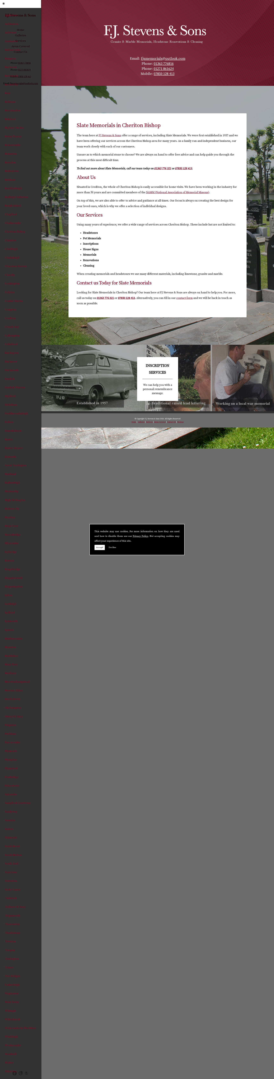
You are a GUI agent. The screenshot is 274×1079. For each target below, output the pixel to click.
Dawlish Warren (15, 387)
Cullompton (12, 335)
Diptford (10, 396)
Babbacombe (13, 50)
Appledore (11, 15)
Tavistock (11, 898)
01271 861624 (164, 68)
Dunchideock (13, 431)
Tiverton (10, 941)
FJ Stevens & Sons (110, 135)
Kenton (9, 560)
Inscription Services (157, 378)
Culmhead (11, 344)
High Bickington (15, 500)
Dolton (9, 422)
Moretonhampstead (17, 682)
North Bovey (12, 699)
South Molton (13, 855)
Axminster (11, 41)
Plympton (11, 760)
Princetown (12, 786)
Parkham (10, 734)
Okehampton (13, 708)
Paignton (10, 725)
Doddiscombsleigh (16, 413)
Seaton (9, 829)
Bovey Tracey (13, 136)
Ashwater (10, 32)
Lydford (10, 612)
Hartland (10, 474)
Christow (10, 240)
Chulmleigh (12, 258)
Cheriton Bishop (15, 232)
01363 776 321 (162, 168)
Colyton (10, 292)
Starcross (11, 872)
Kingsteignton (14, 586)
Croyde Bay (12, 327)
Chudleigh (11, 249)
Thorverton (12, 924)
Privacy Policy (140, 536)
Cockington (12, 283)
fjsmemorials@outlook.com (163, 58)
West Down (12, 1002)
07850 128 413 (164, 74)
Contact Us (171, 422)
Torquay (10, 950)
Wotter (9, 1063)
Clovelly (10, 275)
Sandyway (11, 812)
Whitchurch (12, 1019)
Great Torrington (15, 465)
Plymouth (11, 751)
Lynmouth (11, 621)
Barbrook (11, 67)
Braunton (11, 154)
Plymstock (11, 768)
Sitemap (180, 422)
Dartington (12, 353)
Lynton (9, 630)
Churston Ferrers (16, 266)
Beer (7, 93)
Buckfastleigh (13, 188)
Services (149, 422)
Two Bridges (12, 976)
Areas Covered (160, 422)
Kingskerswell (14, 578)
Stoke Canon (13, 889)
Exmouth (10, 457)
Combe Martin (14, 301)
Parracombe (12, 742)
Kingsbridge (12, 569)
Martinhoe (11, 656)
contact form (184, 298)
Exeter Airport (14, 448)
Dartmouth (12, 370)
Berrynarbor (13, 110)
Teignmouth (12, 915)
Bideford (10, 119)
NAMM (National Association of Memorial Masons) (177, 192)
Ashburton (11, 24)
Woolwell (10, 1054)
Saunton (10, 820)
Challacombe (13, 223)
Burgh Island (13, 206)
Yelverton (11, 1071)
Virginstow (12, 993)
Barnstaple (11, 76)
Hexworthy (12, 491)
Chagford (11, 214)
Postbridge (11, 777)
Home (133, 422)
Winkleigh (11, 1037)
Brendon (10, 162)
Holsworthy (12, 509)
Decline (112, 547)
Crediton (10, 318)
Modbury (10, 673)
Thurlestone (12, 933)
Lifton (8, 595)
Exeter (9, 439)
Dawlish (10, 379)
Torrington (12, 959)
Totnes (9, 967)
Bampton (10, 58)
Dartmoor (11, 361)
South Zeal (11, 863)
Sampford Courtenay (18, 803)
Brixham (10, 180)
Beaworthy (11, 84)
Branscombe (12, 145)
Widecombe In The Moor (20, 1028)
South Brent (12, 846)
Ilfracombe (12, 543)
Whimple (10, 1011)
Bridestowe (12, 171)
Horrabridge (13, 535)
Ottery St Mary (14, 716)
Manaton (10, 647)
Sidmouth (11, 837)
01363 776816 (164, 63)
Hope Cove (11, 526)
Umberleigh (12, 985)
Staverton (11, 881)
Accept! (99, 547)
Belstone (10, 102)
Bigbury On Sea (14, 128)
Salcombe (11, 794)
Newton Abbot (14, 690)
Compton (10, 309)
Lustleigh (10, 604)
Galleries (141, 422)
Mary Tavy (11, 664)
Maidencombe (14, 638)
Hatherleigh (12, 483)
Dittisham (11, 405)
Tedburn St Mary (15, 907)
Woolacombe (13, 1045)
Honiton (10, 517)
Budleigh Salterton (16, 197)
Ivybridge (11, 552)
